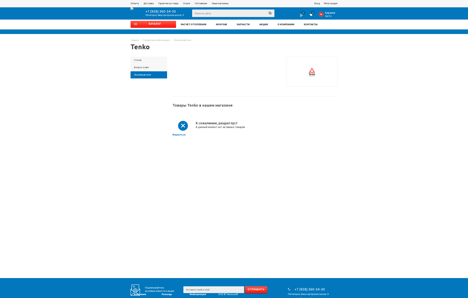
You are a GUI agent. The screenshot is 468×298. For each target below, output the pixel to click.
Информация (198, 294)
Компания (140, 294)
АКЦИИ (263, 24)
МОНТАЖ (221, 24)
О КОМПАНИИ (286, 24)
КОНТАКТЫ (311, 24)
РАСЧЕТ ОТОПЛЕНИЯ (193, 24)
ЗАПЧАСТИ (243, 24)
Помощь (167, 294)
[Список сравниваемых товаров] (301, 16)
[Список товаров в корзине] (328, 15)
